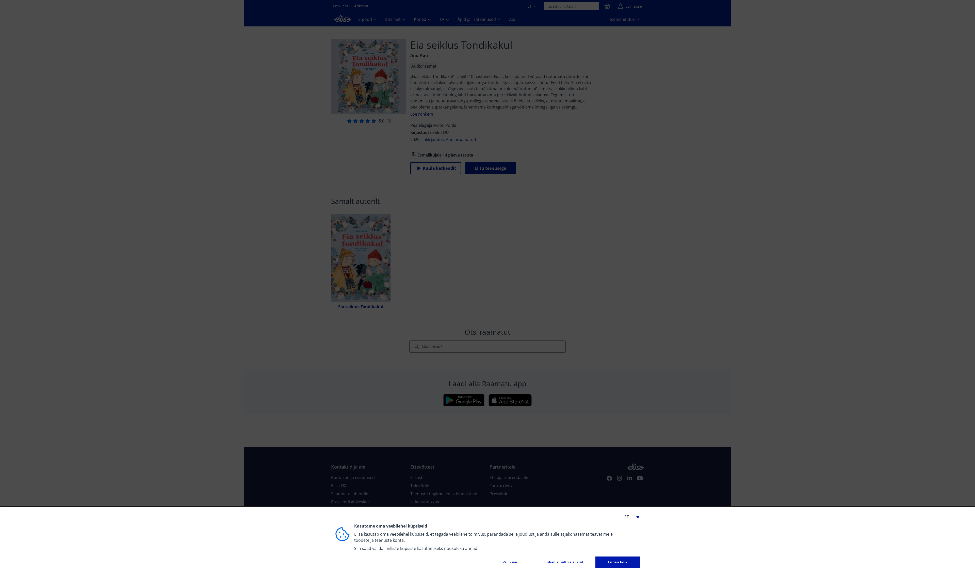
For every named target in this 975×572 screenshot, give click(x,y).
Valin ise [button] (509, 562)
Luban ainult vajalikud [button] (563, 562)
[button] (630, 517)
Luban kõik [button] (617, 562)
